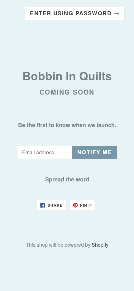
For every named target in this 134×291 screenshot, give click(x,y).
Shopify (100, 244)
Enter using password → (75, 13)
